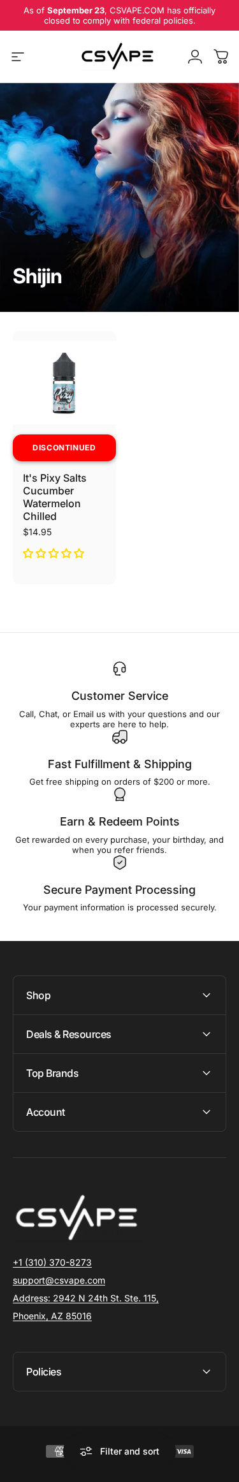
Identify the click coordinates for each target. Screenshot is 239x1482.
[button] (55, 553)
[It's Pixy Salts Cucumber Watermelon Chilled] (64, 382)
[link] (86, 1298)
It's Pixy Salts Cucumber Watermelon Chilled (55, 496)
